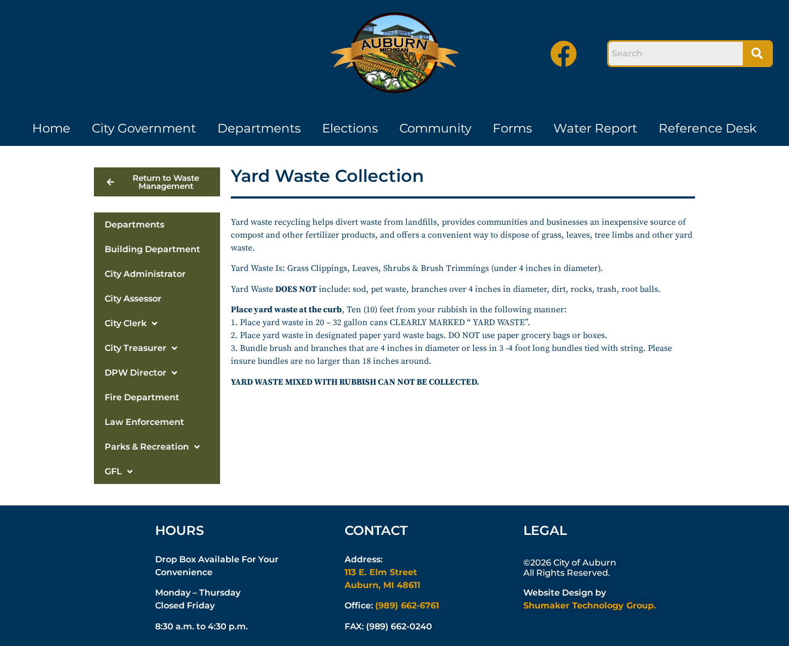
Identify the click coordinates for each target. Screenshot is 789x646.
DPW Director (135, 373)
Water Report (595, 128)
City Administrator (145, 274)
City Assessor (133, 298)
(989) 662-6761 (407, 605)
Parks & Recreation (147, 447)
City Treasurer (135, 348)
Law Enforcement (144, 422)
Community (435, 128)
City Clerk (126, 323)
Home (51, 128)
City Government (144, 128)
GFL (113, 471)
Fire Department (142, 397)
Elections (350, 128)
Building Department (152, 249)
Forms (512, 128)
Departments (259, 128)
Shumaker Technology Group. (589, 605)
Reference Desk (708, 128)
